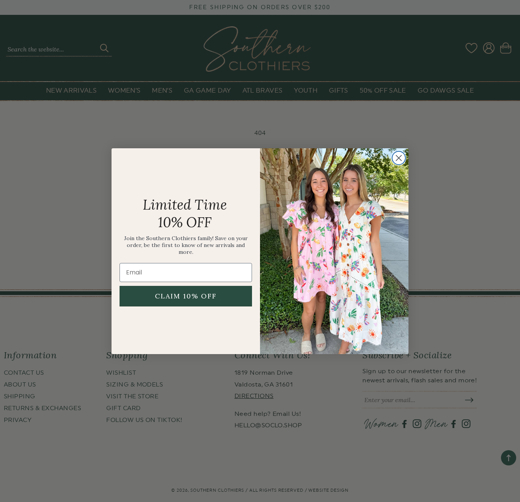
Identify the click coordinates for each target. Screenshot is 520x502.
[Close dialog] (398, 158)
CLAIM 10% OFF (186, 296)
